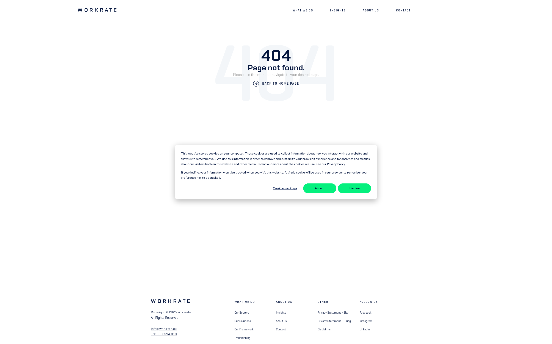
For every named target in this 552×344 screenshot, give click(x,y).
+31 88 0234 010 (164, 334)
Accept (320, 188)
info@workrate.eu (164, 329)
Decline (355, 188)
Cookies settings (285, 188)
